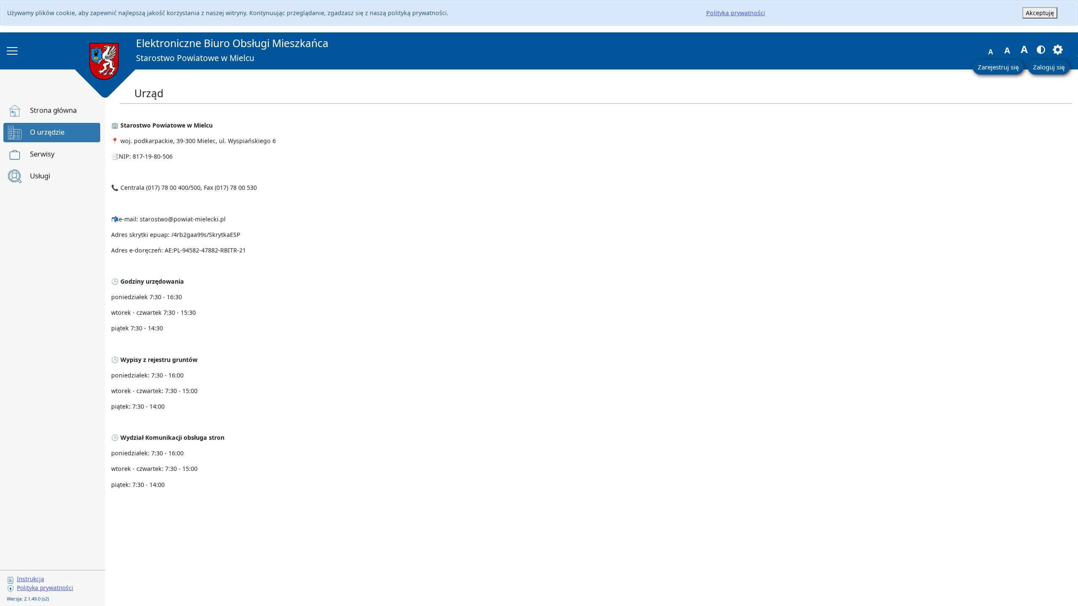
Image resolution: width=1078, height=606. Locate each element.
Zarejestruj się (998, 67)
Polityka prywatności (735, 13)
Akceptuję (1040, 13)
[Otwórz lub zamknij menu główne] (12, 50)
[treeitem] (51, 110)
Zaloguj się (1049, 67)
